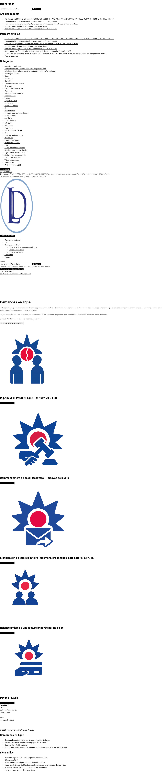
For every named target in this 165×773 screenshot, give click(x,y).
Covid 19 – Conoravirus (13, 88)
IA (5, 108)
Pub (6, 145)
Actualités (8, 255)
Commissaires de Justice (14, 83)
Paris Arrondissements (13, 135)
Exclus (7, 98)
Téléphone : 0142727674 (10, 174)
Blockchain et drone (12, 245)
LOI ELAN (8, 123)
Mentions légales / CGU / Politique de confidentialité (25, 757)
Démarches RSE (11, 760)
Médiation (8, 125)
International (9, 110)
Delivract (8, 91)
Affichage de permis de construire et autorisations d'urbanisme (29, 71)
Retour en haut (25, 274)
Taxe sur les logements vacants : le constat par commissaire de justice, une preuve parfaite (41, 24)
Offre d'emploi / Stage (13, 130)
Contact (7, 257)
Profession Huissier (12, 143)
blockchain (8, 78)
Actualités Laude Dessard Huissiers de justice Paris (25, 68)
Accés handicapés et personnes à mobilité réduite (24, 762)
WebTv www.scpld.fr (12, 165)
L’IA (6, 242)
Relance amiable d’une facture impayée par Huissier (25, 742)
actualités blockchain (12, 66)
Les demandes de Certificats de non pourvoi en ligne (25, 26)
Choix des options (7, 403)
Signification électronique (14, 152)
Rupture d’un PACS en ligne (15, 745)
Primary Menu (7, 236)
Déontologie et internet (14, 93)
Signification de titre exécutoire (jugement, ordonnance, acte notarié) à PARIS (35, 747)
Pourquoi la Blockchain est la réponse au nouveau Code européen (30, 21)
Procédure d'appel (11, 140)
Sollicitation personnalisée (15, 155)
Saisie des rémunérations (14, 147)
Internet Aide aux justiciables (16, 113)
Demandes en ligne (12, 240)
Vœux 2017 (9, 162)
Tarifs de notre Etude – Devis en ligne (19, 770)
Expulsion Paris (10, 101)
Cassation (8, 81)
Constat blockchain (16, 250)
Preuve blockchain (11, 56)
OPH (6, 133)
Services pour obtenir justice (16, 150)
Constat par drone (16, 252)
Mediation (8, 128)
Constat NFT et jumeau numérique (23, 247)
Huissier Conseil (11, 105)
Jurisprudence (10, 120)
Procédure (8, 138)
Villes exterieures (11, 160)
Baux (6, 76)
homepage (8, 103)
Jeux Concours (10, 115)
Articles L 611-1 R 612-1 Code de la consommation (25, 767)
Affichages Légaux (11, 73)
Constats (8, 86)
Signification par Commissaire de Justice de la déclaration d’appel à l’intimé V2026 (37, 51)
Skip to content (6, 171)
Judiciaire (8, 118)
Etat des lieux (9, 96)
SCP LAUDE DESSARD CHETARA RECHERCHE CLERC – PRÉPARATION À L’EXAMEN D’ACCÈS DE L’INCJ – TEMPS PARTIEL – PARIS (59, 19)
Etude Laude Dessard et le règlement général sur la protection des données (35, 765)
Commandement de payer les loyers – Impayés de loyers (27, 740)
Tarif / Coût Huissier (12, 157)
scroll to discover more (9, 274)
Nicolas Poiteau (27, 730)
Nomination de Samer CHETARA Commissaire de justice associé (30, 29)
